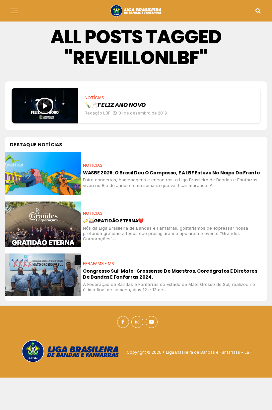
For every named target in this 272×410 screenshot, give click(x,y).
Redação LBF (97, 113)
